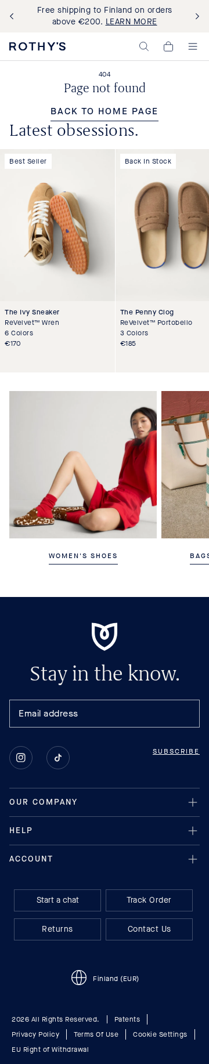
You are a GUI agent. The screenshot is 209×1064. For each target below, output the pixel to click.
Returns (57, 929)
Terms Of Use (96, 1034)
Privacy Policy (35, 1034)
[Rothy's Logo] (37, 46)
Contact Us (149, 929)
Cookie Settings (160, 1034)
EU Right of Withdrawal (50, 1049)
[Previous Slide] (14, 16)
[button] (144, 46)
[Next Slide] (195, 16)
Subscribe (176, 751)
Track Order (149, 900)
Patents (127, 1019)
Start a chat (58, 900)
